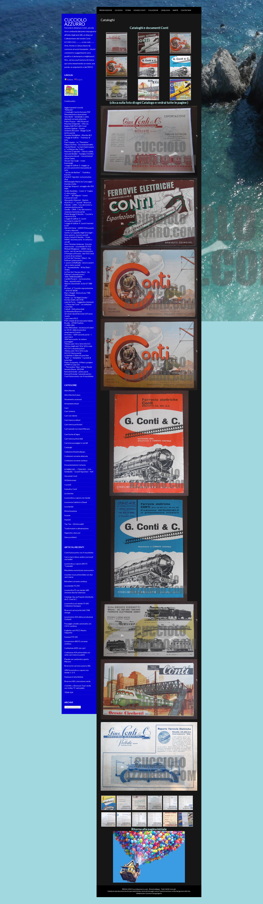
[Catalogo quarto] (149, 354)
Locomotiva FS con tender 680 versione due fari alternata (76, 591)
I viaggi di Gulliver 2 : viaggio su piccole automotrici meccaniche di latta (77, 167)
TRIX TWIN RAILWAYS (73, 277)
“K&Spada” (68, 110)
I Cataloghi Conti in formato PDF (77, 112)
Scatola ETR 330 (71, 637)
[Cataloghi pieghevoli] (149, 443)
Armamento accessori (73, 399)
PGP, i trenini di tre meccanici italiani (78, 321)
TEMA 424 (68, 692)
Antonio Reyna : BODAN (74, 369)
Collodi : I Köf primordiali (74, 309)
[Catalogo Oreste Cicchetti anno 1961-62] (149, 689)
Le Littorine (68, 493)
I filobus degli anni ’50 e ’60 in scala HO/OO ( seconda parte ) (78, 347)
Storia (128, 10)
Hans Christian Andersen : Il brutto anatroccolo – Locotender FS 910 (78, 245)
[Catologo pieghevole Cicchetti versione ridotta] (149, 630)
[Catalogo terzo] (149, 283)
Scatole (67, 515)
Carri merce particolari (73, 424)
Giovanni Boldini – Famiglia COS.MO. (79, 154)
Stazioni (67, 520)
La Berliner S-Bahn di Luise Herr (76, 355)
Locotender (69, 507)
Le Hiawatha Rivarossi (73, 311)
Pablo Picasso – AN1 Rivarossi (76, 121)
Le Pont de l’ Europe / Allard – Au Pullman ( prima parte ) (77, 259)
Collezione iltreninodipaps (74, 452)
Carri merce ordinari (72, 420)
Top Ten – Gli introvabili (74, 524)
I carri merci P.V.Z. (71, 318)
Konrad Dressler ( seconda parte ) (77, 374)
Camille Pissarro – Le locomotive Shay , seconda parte (77, 280)
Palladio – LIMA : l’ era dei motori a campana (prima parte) (78, 206)
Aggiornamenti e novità (73, 107)
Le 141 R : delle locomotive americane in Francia (75, 331)
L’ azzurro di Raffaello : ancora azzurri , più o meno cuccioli (79, 264)
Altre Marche (69, 391)
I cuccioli (67, 485)
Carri (66, 408)
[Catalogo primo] (149, 140)
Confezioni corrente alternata (76, 456)
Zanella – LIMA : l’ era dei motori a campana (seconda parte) (77, 210)
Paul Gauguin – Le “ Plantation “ (76, 142)
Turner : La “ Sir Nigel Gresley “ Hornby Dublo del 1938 (76, 298)
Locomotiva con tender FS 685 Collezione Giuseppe (76, 604)
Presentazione (105, 10)
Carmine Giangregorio (153, 893)
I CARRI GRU (69, 325)
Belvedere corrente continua (75, 581)
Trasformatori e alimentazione (76, 528)
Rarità (175, 10)
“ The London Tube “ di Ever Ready (78, 367)
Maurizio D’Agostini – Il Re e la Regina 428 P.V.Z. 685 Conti (76, 125)
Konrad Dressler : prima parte (76, 372)
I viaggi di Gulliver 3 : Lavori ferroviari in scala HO (75, 220)
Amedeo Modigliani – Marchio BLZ (78, 135)
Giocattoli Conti (70, 476)
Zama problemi (70, 537)
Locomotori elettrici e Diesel (75, 502)
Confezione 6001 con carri (74, 648)
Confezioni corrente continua (75, 460)
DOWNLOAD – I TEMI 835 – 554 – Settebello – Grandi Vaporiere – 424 (78, 470)
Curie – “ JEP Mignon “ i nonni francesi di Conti (76, 196)
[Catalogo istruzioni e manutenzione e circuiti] (149, 790)
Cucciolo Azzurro (75, 22)
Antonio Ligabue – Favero (74, 128)
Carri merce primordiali (73, 439)
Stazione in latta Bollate (73, 677)
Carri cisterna (69, 411)
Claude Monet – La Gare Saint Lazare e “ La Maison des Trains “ (79, 148)
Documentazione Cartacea (75, 465)
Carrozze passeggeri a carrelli (76, 443)
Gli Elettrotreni (70, 480)
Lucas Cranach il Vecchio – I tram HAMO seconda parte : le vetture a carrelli (78, 239)
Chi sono (119, 10)
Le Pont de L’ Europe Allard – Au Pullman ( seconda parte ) (77, 273)
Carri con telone (70, 416)
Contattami (186, 10)
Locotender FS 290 (72, 586)
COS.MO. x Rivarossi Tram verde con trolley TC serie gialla (77, 687)
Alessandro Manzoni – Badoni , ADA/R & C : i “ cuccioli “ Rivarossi (77, 201)
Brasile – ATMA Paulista (73, 323)
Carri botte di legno (72, 434)
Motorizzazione (70, 511)
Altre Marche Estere (72, 395)
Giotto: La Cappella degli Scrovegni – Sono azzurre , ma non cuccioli (79, 234)
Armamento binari (71, 404)
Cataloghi (165, 10)
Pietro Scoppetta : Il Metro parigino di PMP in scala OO (78, 363)
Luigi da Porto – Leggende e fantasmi (79, 302)
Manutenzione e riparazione (75, 114)
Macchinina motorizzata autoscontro (79, 570)
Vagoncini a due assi (72, 533)
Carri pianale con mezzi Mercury (77, 429)
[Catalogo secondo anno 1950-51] (149, 212)
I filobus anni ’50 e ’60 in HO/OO (77, 344)
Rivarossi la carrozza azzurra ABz (77, 666)
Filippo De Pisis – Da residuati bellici (78, 145)
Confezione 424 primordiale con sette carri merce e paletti (77, 653)
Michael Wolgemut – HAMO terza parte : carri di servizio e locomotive (78, 250)
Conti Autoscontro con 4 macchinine (78, 376)
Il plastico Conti (70, 489)
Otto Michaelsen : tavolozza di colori (79, 328)
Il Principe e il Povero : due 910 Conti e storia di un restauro (79, 254)
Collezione (153, 10)
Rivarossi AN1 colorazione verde (77, 681)
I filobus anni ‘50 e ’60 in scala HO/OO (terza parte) (76, 352)
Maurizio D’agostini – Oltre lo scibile (78, 151)
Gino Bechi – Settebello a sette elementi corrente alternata (76, 118)
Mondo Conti (139, 10)
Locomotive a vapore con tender (77, 498)
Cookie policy (69, 101)
